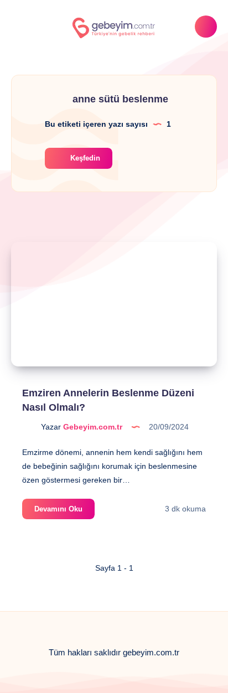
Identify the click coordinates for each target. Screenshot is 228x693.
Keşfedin (84, 158)
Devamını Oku (64, 511)
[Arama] (206, 26)
